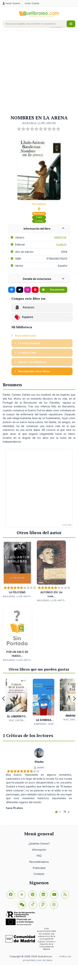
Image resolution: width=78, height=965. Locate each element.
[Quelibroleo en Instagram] (27, 290)
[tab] (39, 229)
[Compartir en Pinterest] (35, 290)
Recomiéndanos (39, 861)
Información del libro (37, 228)
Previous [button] (3, 698)
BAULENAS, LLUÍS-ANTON (39, 123)
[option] (16, 700)
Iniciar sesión (13, 3)
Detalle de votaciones (37, 278)
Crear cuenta (32, 3)
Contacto (39, 873)
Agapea (27, 317)
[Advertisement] (39, 73)
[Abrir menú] (71, 23)
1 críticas (39, 221)
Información (39, 849)
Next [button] (74, 698)
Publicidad (39, 867)
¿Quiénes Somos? (39, 843)
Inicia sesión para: (25, 335)
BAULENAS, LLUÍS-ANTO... (17, 596)
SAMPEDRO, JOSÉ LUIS (44, 724)
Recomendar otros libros (34, 371)
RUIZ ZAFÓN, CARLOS (16, 720)
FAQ (39, 855)
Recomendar (57, 289)
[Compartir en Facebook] (11, 290)
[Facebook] (11, 895)
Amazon (28, 307)
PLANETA (61, 244)
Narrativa (60, 237)
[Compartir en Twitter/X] (19, 290)
